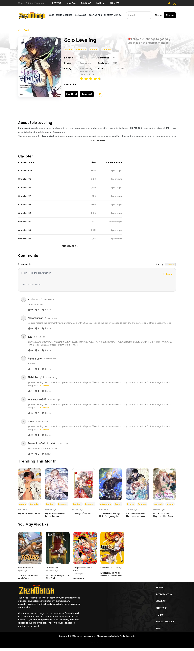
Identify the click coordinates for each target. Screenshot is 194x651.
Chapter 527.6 (25, 567)
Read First (71, 94)
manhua (100, 3)
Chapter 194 (24, 230)
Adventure (80, 49)
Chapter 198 (24, 187)
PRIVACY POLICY (165, 621)
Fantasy (50, 504)
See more (44, 386)
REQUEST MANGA (113, 15)
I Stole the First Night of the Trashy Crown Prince (164, 516)
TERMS (160, 614)
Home (159, 587)
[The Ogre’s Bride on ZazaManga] (83, 484)
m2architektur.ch (96, 642)
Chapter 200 (25, 170)
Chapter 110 (106, 567)
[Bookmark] (100, 94)
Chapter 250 (52, 567)
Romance (63, 504)
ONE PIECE (78, 578)
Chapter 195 (24, 213)
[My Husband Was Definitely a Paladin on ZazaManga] (56, 484)
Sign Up (170, 15)
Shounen (106, 49)
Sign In (158, 15)
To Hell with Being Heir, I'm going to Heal (109, 516)
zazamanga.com (86, 636)
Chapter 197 (24, 196)
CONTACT (161, 608)
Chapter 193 (24, 238)
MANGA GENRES (64, 15)
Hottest (56, 3)
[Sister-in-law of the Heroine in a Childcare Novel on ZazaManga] (137, 484)
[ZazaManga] (32, 15)
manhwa (71, 3)
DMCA (159, 628)
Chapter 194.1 (25, 221)
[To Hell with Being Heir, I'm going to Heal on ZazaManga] (110, 484)
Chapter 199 (24, 179)
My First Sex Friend (29, 513)
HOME (51, 15)
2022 (82, 57)
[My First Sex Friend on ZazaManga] (29, 484)
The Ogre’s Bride (81, 513)
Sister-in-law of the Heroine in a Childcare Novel (135, 516)
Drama (130, 504)
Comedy (33, 504)
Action (68, 49)
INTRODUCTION (164, 594)
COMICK (160, 601)
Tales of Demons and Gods (28, 577)
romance (86, 3)
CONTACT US (95, 15)
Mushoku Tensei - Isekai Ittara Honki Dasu (111, 575)
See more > (115, 3)
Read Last (87, 94)
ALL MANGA (80, 15)
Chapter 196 (24, 204)
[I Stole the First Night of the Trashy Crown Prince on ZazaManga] (164, 484)
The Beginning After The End (57, 577)
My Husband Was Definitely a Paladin (55, 516)
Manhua (94, 49)
